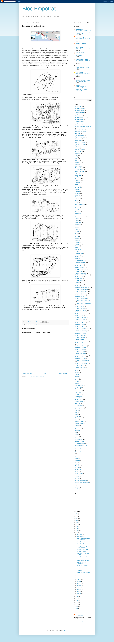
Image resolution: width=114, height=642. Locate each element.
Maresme (77, 240)
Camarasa (77, 180)
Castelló (77, 189)
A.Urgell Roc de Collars (81, 123)
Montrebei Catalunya (80, 262)
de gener (79, 593)
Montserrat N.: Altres (80, 319)
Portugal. (36, 324)
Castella (77, 186)
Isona (76, 227)
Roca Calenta (79, 72)
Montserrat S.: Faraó (80, 351)
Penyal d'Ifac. (78, 394)
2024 (77, 518)
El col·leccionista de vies (82, 59)
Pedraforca (78, 381)
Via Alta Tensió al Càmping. (83, 572)
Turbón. (77, 467)
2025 (77, 516)
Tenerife (77, 458)
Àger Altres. (78, 133)
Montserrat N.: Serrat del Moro (82, 328)
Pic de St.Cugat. (79, 400)
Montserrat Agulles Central (81, 289)
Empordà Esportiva (80, 204)
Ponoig (77, 412)
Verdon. (77, 478)
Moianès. (77, 251)
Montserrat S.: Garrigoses (81, 355)
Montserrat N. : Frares (80, 312)
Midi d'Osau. (78, 249)
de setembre (80, 577)
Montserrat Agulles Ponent (81, 293)
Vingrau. (77, 487)
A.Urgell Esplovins (79, 112)
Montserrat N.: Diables (80, 323)
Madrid (77, 236)
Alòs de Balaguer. (79, 149)
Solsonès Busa (79, 439)
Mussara (77, 372)
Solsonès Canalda (79, 441)
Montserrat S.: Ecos (80, 349)
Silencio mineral (80, 65)
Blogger (65, 630)
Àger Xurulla (78, 146)
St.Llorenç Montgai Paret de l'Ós (83, 452)
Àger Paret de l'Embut (80, 137)
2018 (77, 530)
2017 (77, 532)
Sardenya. (77, 430)
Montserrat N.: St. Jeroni (81, 330)
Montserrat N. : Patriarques (81, 313)
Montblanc (77, 258)
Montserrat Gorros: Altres (81, 298)
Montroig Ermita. (79, 264)
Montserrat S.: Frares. (80, 353)
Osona (76, 379)
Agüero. (77, 148)
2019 (77, 528)
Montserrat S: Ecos (79, 339)
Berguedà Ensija (79, 169)
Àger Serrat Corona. (80, 142)
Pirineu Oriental (79, 409)
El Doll (76, 202)
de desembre (80, 534)
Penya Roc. (78, 392)
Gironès (77, 220)
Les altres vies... (80, 47)
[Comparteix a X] (45, 322)
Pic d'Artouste (78, 396)
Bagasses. (77, 162)
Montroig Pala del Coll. (80, 269)
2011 (77, 606)
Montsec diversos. (79, 284)
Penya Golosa (78, 390)
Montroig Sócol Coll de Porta (82, 275)
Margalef (77, 242)
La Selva (77, 231)
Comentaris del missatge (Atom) (37, 376)
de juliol (79, 581)
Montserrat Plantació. (80, 337)
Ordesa (77, 376)
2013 (77, 602)
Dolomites (77, 198)
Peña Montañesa (79, 385)
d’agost (79, 579)
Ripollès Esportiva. (79, 421)
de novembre (80, 536)
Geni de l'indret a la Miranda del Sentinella (83, 539)
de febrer (79, 591)
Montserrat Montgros (80, 308)
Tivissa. (77, 464)
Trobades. (77, 466)
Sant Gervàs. (78, 427)
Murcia (77, 370)
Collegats (77, 195)
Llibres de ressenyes (80, 235)
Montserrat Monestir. (80, 306)
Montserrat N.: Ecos (80, 324)
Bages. (77, 164)
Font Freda (78, 211)
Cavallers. (77, 191)
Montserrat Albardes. (80, 295)
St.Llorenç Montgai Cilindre (81, 447)
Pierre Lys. (77, 403)
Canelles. (77, 182)
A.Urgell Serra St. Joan (80, 125)
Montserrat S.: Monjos (80, 356)
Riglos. (77, 419)
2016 (77, 596)
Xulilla (76, 489)
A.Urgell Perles (79, 121)
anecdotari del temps (81, 43)
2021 (77, 524)
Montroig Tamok (79, 280)
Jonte (76, 229)
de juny (79, 583)
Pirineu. (77, 410)
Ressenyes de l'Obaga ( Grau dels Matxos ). (84, 546)
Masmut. (77, 247)
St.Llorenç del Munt (80, 443)
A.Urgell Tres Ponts (80, 129)
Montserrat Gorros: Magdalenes (83, 303)
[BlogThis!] (43, 322)
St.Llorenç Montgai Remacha (82, 455)
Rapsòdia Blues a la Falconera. (81, 563)
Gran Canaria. (78, 222)
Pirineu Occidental (79, 407)
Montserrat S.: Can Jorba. (81, 341)
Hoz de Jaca (78, 226)
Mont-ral (77, 255)
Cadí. (76, 177)
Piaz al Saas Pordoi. (81, 543)
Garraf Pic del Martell (80, 217)
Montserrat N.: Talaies (80, 333)
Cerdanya (77, 193)
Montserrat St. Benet (80, 365)
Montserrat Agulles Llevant (81, 291)
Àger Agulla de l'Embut (80, 131)
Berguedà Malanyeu (80, 171)
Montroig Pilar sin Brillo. (81, 273)
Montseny (77, 286)
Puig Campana (79, 418)
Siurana (77, 436)
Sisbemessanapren (81, 37)
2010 (77, 608)
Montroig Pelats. (79, 271)
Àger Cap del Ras (79, 135)
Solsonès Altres (79, 438)
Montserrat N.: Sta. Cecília (81, 332)
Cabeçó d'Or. (78, 175)
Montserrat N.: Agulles (80, 317)
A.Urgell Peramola (79, 119)
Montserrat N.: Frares (80, 326)
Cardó (76, 184)
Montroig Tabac (79, 278)
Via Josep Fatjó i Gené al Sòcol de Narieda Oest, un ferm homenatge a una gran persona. (83, 32)
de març (79, 589)
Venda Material (79, 473)
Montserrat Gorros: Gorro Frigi (82, 300)
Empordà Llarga (79, 206)
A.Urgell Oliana (79, 115)
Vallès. (76, 471)
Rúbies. (77, 425)
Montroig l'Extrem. (79, 265)
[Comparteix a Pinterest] (48, 322)
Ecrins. (77, 200)
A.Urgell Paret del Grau (80, 117)
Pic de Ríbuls (78, 398)
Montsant (77, 282)
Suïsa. (76, 456)
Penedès (77, 389)
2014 (77, 600)
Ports (76, 414)
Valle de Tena (78, 469)
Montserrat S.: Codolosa (81, 346)
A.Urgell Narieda (79, 114)
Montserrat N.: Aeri (79, 315)
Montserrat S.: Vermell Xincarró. (82, 360)
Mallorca (77, 238)
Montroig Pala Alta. (79, 267)
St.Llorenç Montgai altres (81, 445)
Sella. (76, 434)
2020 (77, 526)
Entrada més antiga (63, 373)
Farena (77, 209)
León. (76, 233)
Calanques (78, 178)
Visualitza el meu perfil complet (81, 621)
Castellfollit (78, 187)
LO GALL (78, 79)
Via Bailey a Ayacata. (82, 551)
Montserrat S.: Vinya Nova (81, 363)
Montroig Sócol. (79, 276)
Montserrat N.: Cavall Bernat (82, 321)
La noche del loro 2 (80, 52)
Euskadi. (77, 207)
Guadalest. (78, 224)
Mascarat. (77, 246)
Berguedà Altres (79, 168)
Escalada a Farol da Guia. (83, 560)
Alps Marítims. (78, 151)
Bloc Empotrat (39, 9)
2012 (77, 604)
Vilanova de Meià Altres (81, 480)
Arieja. (76, 160)
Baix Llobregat (78, 166)
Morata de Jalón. (79, 369)
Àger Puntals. (78, 139)
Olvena (77, 374)
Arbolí (76, 158)
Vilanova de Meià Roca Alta (82, 482)
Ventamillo (77, 475)
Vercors (77, 476)
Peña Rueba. (78, 387)
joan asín (78, 85)
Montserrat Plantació (80, 335)
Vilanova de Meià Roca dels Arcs (83, 484)
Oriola (76, 378)
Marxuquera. (78, 244)
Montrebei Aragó (79, 260)
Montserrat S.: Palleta (80, 358)
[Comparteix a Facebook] (46, 322)
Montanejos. (78, 256)
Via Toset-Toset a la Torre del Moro (83, 48)
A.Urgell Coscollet (79, 110)
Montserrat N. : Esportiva (81, 310)
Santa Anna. (78, 429)
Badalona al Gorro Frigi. (82, 549)
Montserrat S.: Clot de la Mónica (83, 342)
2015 (77, 598)
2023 (77, 520)
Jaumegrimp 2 (79, 29)
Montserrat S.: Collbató (80, 347)
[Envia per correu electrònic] (41, 322)
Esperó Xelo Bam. (81, 541)
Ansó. (76, 157)
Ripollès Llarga (79, 423)
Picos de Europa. (79, 401)
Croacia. (77, 197)
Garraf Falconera (79, 215)
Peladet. (77, 383)
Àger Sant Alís (78, 140)
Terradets (77, 460)
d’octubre (79, 575)
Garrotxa (77, 218)
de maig (79, 585)
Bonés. (77, 173)
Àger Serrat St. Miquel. (80, 144)
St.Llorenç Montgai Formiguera (82, 448)
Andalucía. (77, 153)
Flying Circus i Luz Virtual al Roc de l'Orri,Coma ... (83, 557)
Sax (76, 432)
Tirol (76, 462)
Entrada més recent (27, 373)
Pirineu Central (79, 405)
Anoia (76, 155)
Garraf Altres (78, 213)
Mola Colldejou (79, 253)
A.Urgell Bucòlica (79, 108)
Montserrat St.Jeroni (80, 367)
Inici (45, 373)
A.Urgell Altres (78, 106)
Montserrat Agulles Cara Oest (82, 287)
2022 (77, 522)
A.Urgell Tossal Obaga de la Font (83, 126)
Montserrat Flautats (80, 296)
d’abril (78, 587)
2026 (77, 514)
